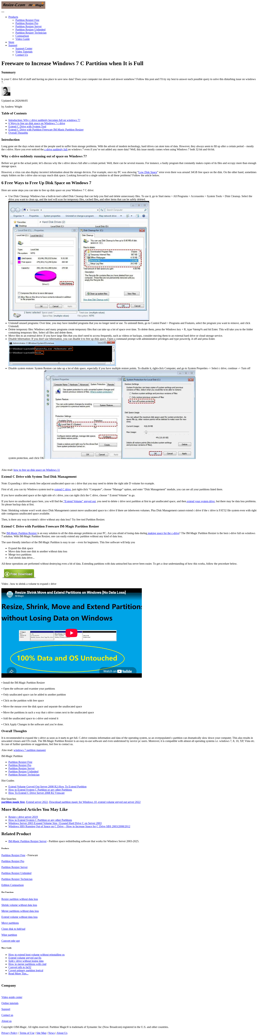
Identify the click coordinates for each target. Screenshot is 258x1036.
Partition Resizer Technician (31, 32)
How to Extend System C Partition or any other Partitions (40, 789)
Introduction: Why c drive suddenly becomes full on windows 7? (44, 120)
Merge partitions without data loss (20, 910)
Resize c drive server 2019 (23, 816)
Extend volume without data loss (19, 916)
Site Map (41, 1032)
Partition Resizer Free (27, 20)
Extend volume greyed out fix (24, 957)
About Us (62, 1032)
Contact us (7, 1015)
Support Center (23, 48)
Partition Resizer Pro (26, 23)
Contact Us (21, 54)
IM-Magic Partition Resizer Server (27, 841)
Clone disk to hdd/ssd (13, 928)
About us (6, 1021)
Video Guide (22, 39)
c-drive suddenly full (56, 149)
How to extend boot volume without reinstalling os (36, 954)
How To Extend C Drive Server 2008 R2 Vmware (36, 792)
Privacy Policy (9, 1032)
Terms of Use (26, 1032)
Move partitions (10, 922)
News (51, 1032)
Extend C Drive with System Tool (27, 126)
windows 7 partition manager (30, 750)
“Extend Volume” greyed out (79, 501)
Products (13, 16)
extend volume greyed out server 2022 (119, 801)
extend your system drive (200, 501)
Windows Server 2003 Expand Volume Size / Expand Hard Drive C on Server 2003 (55, 823)
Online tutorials (9, 1003)
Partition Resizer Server (28, 26)
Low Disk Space (147, 172)
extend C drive (62, 489)
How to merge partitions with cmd (27, 964)
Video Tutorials (23, 51)
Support (12, 45)
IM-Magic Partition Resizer (21, 533)
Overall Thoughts (18, 132)
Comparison (22, 35)
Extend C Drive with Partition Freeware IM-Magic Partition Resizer (46, 129)
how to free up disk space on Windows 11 (37, 469)
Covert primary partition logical (25, 970)
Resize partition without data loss (19, 899)
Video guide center (11, 997)
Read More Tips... (18, 973)
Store (11, 42)
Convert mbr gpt (10, 940)
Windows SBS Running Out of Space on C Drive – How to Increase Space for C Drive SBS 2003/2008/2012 (69, 826)
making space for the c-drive (163, 533)
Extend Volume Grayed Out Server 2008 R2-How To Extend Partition (47, 786)
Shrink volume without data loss (19, 905)
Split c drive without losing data (26, 960)
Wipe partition (9, 934)
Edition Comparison (12, 885)
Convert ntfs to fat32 (19, 967)
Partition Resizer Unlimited (30, 29)
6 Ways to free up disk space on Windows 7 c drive (36, 123)
